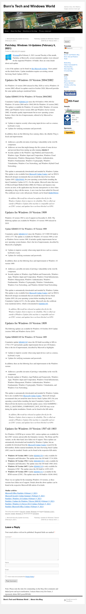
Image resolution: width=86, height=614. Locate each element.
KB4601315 (23, 234)
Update (28, 511)
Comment (8, 537)
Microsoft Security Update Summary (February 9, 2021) (25, 496)
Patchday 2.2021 (49, 511)
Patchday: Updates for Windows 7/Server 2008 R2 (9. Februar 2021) (46, 40)
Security (22, 511)
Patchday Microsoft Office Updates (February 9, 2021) (24, 506)
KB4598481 (20, 179)
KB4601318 (38, 466)
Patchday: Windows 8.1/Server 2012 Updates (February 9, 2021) (28, 504)
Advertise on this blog (30, 31)
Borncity (66, 87)
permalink (36, 513)
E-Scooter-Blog (68, 71)
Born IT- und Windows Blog (71, 55)
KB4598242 (53, 193)
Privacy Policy (29, 576)
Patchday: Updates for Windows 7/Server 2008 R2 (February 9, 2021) (30, 501)
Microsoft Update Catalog (38, 174)
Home (6, 31)
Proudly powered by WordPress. (71, 600)
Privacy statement (45, 31)
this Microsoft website (39, 68)
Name (7, 562)
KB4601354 (38, 455)
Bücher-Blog (67, 63)
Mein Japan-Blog (68, 69)
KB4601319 (23, 101)
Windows (33, 511)
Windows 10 (19, 513)
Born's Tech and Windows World (29, 6)
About (65, 79)
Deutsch (69, 48)
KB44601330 (39, 461)
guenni (23, 51)
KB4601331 (38, 471)
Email (7, 569)
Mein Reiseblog (68, 67)
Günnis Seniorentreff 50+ (71, 65)
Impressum (67, 81)
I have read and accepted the (21, 577)
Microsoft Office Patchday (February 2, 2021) (21, 493)
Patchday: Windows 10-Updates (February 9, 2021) (23, 498)
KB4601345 (23, 342)
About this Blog (16, 31)
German (16, 55)
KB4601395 (43, 303)
